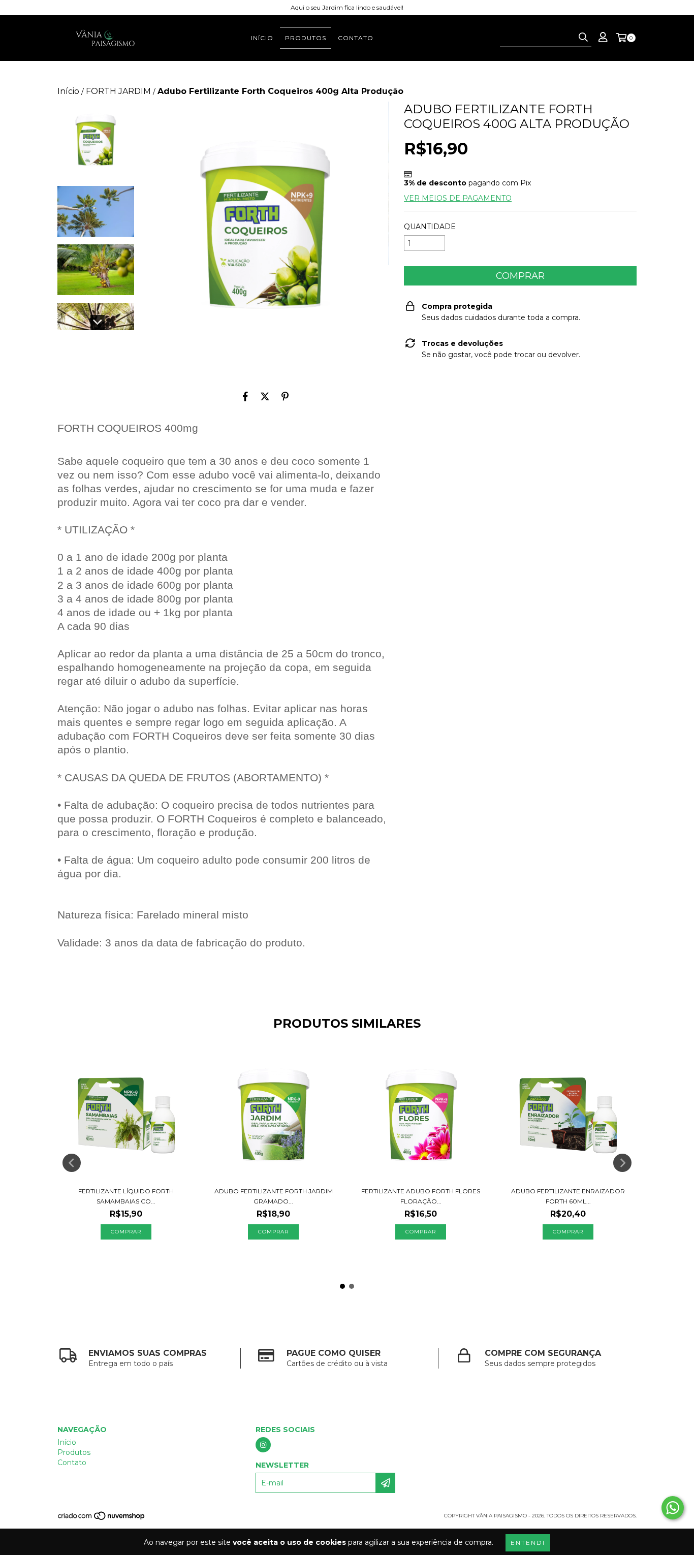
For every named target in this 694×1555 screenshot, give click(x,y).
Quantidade (430, 226)
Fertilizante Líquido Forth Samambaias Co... (126, 1196)
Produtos (305, 38)
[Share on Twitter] (265, 396)
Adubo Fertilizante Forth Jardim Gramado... (273, 1196)
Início (262, 38)
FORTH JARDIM (118, 91)
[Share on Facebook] (245, 396)
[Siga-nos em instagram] (263, 1444)
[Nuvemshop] (101, 1519)
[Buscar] (583, 37)
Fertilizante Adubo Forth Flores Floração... (420, 1196)
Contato (355, 38)
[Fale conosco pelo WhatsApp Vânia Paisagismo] (672, 1507)
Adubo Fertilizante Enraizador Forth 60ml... (568, 1196)
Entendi (528, 1542)
